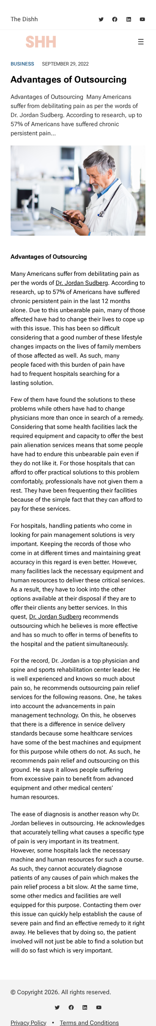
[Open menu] (140, 41)
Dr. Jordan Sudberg (82, 282)
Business (22, 64)
